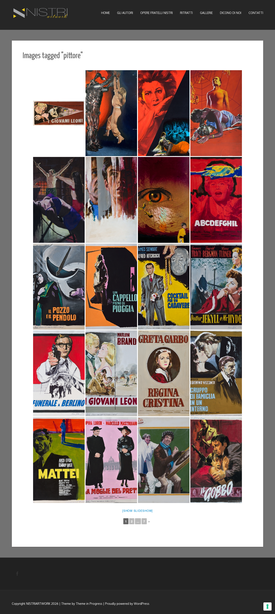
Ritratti (186, 13)
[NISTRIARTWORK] (41, 14)
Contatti (256, 13)
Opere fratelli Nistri (156, 13)
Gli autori (125, 13)
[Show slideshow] (137, 511)
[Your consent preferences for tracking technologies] (267, 606)
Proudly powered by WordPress (127, 603)
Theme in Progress (89, 603)
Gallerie (206, 13)
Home (105, 13)
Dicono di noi (230, 13)
